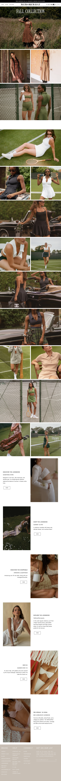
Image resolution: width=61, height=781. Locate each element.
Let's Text (27, 763)
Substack (27, 756)
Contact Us (17, 751)
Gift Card (16, 769)
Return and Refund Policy (17, 763)
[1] (44, 28)
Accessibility (6, 769)
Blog (3, 756)
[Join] (55, 760)
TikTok (26, 758)
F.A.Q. (15, 767)
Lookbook (4, 763)
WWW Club (5, 754)
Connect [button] (28, 748)
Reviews (4, 774)
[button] (6, 4)
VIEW (7, 487)
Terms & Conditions (17, 772)
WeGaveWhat (5, 758)
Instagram (27, 754)
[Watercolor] (16, 528)
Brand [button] (4, 748)
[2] (43, 64)
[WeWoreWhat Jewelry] (16, 624)
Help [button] (15, 748)
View (23, 582)
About (3, 751)
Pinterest (27, 761)
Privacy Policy (4, 766)
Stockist (4, 772)
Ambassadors (6, 761)
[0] (21, 29)
